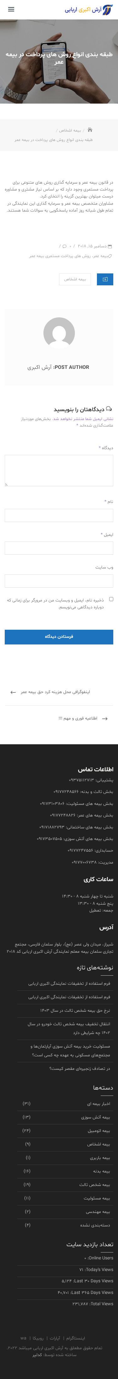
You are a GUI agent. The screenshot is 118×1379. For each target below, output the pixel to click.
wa (23, 1338)
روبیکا (38, 1338)
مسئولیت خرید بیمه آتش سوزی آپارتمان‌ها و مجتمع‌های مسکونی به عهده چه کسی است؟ (70, 1050)
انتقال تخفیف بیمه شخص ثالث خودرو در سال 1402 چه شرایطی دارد (69, 1028)
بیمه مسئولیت (97, 1198)
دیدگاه (106, 448)
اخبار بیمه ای (98, 1104)
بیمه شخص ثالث (94, 1185)
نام (108, 502)
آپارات (55, 1338)
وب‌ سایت (104, 567)
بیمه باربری (100, 1158)
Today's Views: (98, 1270)
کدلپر (37, 1355)
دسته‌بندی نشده (95, 1225)
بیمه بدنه (101, 1171)
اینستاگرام (75, 1338)
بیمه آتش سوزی (95, 1117)
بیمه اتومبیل (99, 1131)
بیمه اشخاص (75, 279)
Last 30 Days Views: (92, 1281)
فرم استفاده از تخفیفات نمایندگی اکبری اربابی (69, 984)
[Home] (89, 130)
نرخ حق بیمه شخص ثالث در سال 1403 (75, 1011)
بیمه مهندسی (98, 1212)
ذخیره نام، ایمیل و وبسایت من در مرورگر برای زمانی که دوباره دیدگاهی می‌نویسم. (55, 603)
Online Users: (99, 1258)
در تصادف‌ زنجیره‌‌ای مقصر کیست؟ (79, 1069)
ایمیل (107, 535)
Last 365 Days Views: (91, 1293)
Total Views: (100, 1304)
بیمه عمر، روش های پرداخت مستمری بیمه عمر (68, 256)
